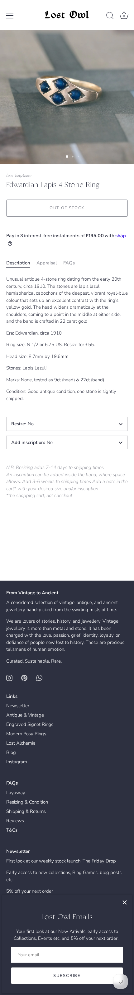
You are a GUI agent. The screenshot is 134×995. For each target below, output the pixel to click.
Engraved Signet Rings (29, 724)
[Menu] (10, 15)
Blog (11, 752)
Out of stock (67, 208)
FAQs (69, 263)
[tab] (21, 263)
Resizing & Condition (27, 802)
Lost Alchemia (21, 743)
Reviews (15, 821)
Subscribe (66, 975)
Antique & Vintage (25, 715)
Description (18, 263)
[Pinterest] (24, 677)
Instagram (16, 762)
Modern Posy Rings (26, 734)
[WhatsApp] (39, 677)
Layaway (15, 793)
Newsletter (17, 706)
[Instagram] (9, 677)
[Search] (110, 16)
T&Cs (11, 830)
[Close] (125, 902)
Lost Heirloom (18, 176)
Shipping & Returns (26, 811)
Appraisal (46, 263)
